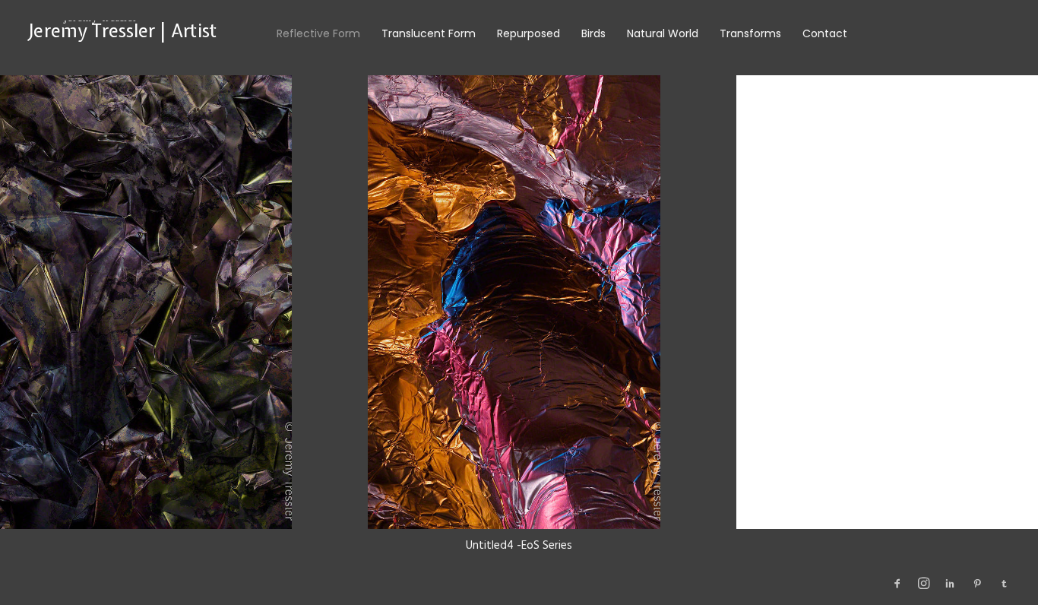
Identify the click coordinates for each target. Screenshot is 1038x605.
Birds (593, 33)
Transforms (750, 33)
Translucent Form (428, 33)
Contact (824, 33)
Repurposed (528, 33)
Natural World (662, 33)
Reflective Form (318, 33)
